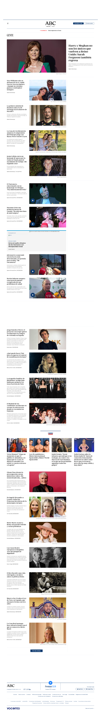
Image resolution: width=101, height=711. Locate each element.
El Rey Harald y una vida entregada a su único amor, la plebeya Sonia (16, 575)
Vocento (15, 694)
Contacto (29, 694)
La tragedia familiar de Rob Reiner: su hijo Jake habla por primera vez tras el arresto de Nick (16, 381)
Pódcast (67, 703)
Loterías (75, 701)
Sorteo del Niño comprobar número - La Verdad (53, 703)
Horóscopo (52, 701)
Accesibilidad (71, 694)
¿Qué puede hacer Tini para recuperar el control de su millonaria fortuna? (17, 355)
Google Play (90, 689)
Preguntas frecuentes (37, 703)
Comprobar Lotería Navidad (35, 701)
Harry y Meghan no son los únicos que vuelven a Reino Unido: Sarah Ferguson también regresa (80, 53)
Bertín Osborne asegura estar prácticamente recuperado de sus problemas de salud (16, 281)
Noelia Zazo (9, 347)
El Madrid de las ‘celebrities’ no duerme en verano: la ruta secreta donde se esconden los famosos (16, 407)
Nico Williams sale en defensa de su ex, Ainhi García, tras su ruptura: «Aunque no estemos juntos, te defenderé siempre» (16, 85)
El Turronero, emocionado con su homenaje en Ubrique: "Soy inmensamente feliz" (16, 187)
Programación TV (60, 701)
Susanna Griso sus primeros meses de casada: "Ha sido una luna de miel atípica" (16, 210)
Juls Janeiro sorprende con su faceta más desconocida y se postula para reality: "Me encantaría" (16, 258)
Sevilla (53, 26)
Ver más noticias (36, 650)
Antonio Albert (10, 423)
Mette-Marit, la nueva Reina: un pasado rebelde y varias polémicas (16, 524)
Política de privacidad (36, 694)
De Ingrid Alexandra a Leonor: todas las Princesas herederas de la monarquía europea (17, 500)
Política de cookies (47, 694)
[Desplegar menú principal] (8, 23)
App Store (80, 689)
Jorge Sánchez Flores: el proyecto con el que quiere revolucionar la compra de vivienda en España (17, 332)
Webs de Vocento (89, 708)
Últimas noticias (68, 701)
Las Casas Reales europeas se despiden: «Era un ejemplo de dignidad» (15, 550)
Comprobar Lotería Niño (16, 701)
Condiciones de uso (56, 694)
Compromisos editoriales (57, 696)
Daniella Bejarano (11, 396)
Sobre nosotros (21, 694)
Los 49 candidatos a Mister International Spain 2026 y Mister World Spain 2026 (39, 457)
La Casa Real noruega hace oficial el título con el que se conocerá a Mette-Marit (17, 626)
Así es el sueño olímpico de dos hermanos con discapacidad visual (17, 245)
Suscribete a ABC (78, 23)
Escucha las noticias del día (84, 701)
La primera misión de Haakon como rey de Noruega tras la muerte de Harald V (17, 108)
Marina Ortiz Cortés (11, 367)
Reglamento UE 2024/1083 (82, 694)
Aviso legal (64, 694)
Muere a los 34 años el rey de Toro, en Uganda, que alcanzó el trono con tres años (16, 601)
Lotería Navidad (45, 701)
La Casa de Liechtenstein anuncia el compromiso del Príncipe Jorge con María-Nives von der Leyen (17, 134)
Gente (10, 35)
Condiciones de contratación (44, 696)
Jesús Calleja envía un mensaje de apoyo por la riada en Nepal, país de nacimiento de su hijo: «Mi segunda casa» (17, 160)
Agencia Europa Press (11, 197)
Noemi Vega (9, 564)
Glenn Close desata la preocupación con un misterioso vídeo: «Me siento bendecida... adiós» (16, 475)
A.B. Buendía (10, 513)
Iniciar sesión (90, 23)
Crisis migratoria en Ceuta (54, 30)
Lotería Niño (25, 701)
